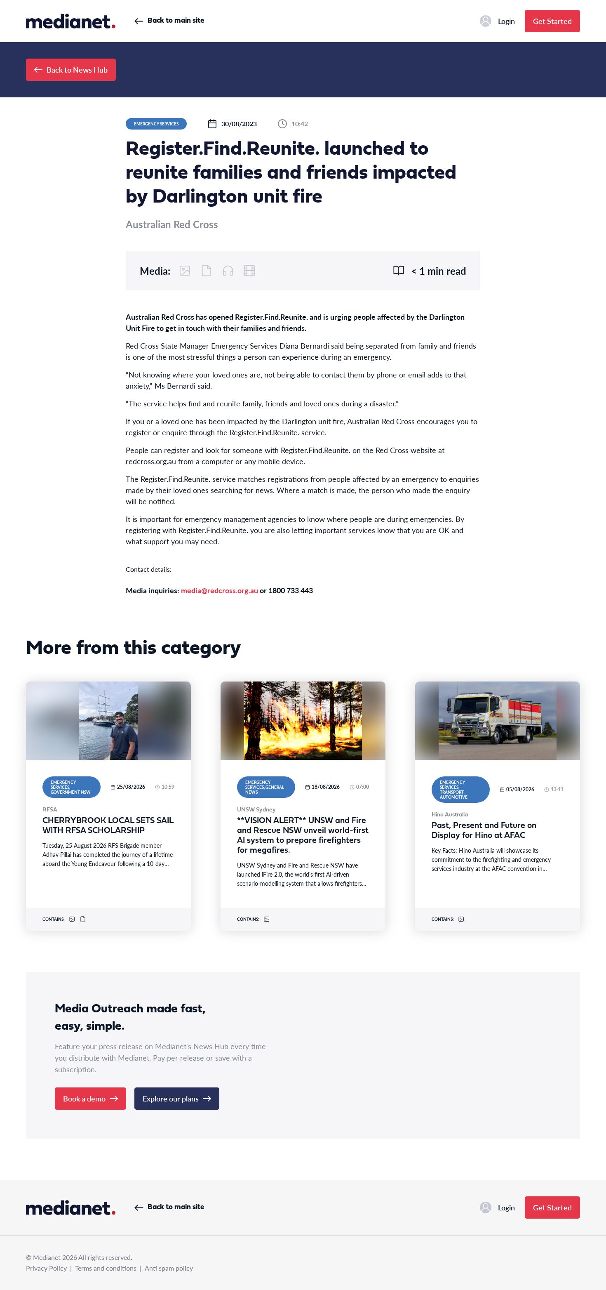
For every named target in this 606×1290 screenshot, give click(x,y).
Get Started (552, 21)
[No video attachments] (249, 270)
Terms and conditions (105, 1268)
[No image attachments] (185, 270)
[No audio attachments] (228, 270)
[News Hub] (70, 21)
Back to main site (176, 21)
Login (506, 21)
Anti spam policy (169, 1268)
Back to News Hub (77, 69)
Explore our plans (171, 1098)
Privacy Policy (46, 1268)
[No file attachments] (206, 270)
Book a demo (84, 1098)
